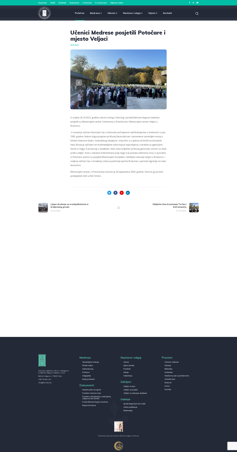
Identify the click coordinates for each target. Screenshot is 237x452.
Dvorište (168, 390)
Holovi (167, 386)
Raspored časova (89, 405)
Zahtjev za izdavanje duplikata (135, 393)
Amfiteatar (169, 372)
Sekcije (126, 372)
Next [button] (158, 82)
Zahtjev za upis (129, 386)
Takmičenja (127, 376)
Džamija (168, 366)
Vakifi (52, 3)
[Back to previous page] (118, 207)
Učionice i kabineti (172, 362)
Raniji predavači (88, 379)
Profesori (86, 372)
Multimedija (127, 411)
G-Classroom (101, 3)
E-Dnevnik (87, 3)
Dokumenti (74, 3)
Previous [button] (79, 82)
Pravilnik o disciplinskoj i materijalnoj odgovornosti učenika (96, 398)
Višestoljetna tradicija (90, 362)
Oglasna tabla (116, 3)
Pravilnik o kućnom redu (91, 393)
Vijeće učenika (128, 366)
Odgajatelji (86, 376)
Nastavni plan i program (91, 390)
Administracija (87, 369)
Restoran (168, 383)
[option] (118, 79)
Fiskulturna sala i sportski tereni (177, 376)
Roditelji (62, 3)
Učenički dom (170, 379)
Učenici (126, 362)
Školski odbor (87, 366)
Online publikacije (130, 407)
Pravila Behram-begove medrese (95, 402)
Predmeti (127, 369)
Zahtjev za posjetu (130, 390)
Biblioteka (168, 369)
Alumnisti (42, 3)
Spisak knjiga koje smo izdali (134, 404)
